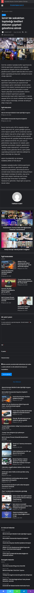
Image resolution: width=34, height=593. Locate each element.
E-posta (4, 351)
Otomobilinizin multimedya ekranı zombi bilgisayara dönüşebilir (15, 479)
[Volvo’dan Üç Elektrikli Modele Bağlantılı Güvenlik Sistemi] (6, 413)
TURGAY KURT (8, 32)
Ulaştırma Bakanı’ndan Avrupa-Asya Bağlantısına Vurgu (21, 514)
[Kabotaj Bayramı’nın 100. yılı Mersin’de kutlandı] (6, 453)
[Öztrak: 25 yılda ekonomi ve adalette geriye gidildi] (8, 283)
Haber (10, 11)
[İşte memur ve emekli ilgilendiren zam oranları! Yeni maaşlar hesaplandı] (6, 506)
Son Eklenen (17, 382)
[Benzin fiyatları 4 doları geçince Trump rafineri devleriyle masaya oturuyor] (6, 461)
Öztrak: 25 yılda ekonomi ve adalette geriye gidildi (8, 290)
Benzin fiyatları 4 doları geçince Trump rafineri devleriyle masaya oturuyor (21, 460)
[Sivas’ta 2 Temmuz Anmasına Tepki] (25, 301)
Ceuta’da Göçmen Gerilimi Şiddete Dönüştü (16, 1)
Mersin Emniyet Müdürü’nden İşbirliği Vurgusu (15, 113)
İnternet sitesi (5, 357)
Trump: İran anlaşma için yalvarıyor (13, 432)
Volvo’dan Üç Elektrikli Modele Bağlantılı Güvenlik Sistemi (22, 411)
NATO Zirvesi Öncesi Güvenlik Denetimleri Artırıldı (8, 299)
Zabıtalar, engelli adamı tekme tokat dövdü (16, 467)
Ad (2, 345)
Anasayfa (5, 11)
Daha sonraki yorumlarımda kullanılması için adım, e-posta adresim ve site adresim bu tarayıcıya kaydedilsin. (16, 367)
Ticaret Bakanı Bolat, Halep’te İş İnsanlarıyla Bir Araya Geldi (25, 281)
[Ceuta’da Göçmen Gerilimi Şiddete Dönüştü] (8, 265)
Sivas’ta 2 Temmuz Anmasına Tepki (24, 307)
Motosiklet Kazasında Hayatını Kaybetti (14, 119)
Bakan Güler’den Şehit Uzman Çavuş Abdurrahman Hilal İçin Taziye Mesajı (22, 497)
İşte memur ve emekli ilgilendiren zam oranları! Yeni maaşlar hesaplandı (22, 506)
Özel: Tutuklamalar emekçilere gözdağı (14, 491)
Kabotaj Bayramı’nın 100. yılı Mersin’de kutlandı (22, 452)
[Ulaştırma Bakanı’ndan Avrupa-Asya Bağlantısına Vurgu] (6, 515)
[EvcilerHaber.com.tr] (17, 5)
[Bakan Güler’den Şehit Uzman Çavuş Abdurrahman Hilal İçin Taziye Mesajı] (6, 498)
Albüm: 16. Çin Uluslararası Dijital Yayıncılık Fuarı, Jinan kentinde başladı (24, 264)
